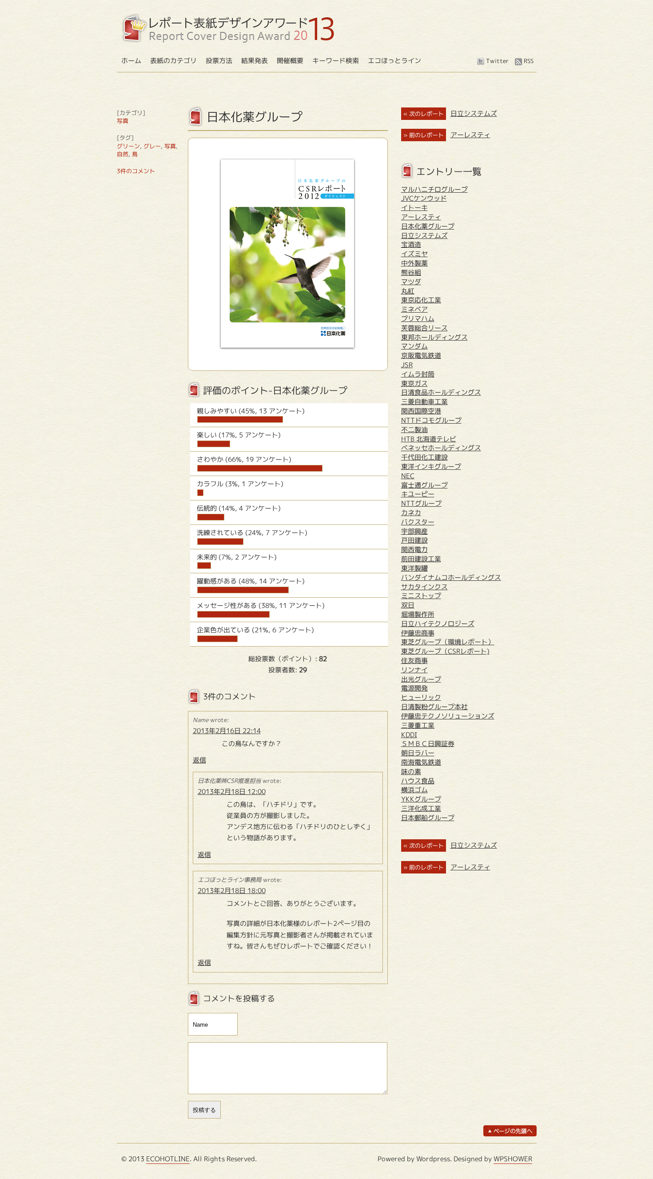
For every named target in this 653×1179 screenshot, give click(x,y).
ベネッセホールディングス (441, 448)
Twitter (497, 61)
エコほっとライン (394, 60)
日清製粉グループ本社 (434, 706)
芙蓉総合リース (424, 328)
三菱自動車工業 (424, 401)
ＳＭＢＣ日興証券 (427, 743)
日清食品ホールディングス (441, 392)
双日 (407, 605)
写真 (122, 121)
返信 (199, 760)
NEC (407, 475)
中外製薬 (414, 263)
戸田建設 (414, 540)
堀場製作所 (417, 614)
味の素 (411, 771)
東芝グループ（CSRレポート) (445, 651)
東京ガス (414, 383)
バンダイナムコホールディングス (451, 577)
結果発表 (254, 60)
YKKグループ (421, 799)
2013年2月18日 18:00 (232, 890)
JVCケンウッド (424, 198)
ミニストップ (421, 595)
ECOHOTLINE (168, 1158)
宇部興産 (414, 531)
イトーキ (414, 207)
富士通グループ (424, 485)
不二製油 (414, 429)
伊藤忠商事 (417, 633)
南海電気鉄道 (421, 762)
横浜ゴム (414, 789)
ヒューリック (421, 697)
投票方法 (219, 60)
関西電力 (414, 549)
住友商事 (414, 660)
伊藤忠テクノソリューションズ (447, 716)
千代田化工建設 (424, 457)
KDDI (409, 734)
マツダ (411, 281)
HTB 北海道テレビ (428, 439)
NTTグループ (421, 503)
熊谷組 (411, 272)
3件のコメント (136, 171)
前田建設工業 (421, 559)
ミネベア (414, 309)
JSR (407, 364)
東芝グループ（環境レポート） (447, 642)
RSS (529, 61)
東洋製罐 (414, 568)
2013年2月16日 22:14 (227, 730)
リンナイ (414, 670)
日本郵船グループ (427, 817)
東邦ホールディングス (434, 337)
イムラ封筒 (417, 374)
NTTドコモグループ (431, 420)
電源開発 (414, 688)
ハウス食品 (417, 781)
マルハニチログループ (434, 189)
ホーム (131, 60)
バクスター (417, 522)
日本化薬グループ (427, 226)
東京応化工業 (421, 300)
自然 (122, 154)
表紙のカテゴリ (173, 60)
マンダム (414, 346)
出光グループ (421, 679)
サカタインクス (424, 586)
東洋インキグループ (431, 466)
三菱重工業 (417, 725)
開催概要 (290, 60)
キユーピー (417, 494)
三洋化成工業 (421, 808)
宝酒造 (411, 244)
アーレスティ (470, 134)
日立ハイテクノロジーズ (437, 623)
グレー (152, 146)
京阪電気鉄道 (421, 355)
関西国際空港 (421, 411)
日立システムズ (473, 113)
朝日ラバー (417, 753)
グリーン (128, 146)
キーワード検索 (335, 60)
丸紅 (407, 291)
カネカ (411, 512)
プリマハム (417, 318)
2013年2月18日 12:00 (232, 791)
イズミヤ (414, 253)
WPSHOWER (513, 1158)
